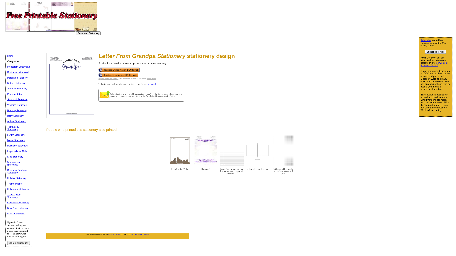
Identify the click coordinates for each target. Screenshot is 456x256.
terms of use (151, 79)
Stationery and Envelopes (14, 163)
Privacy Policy (143, 234)
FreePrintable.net (153, 96)
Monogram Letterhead (18, 66)
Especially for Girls (17, 151)
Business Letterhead (17, 72)
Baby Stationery (15, 115)
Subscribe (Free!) (435, 51)
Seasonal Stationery (17, 99)
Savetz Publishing (115, 234)
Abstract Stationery (17, 88)
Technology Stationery (13, 128)
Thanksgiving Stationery (14, 196)
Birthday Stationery (17, 110)
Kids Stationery (15, 156)
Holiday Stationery (16, 178)
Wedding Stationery (17, 105)
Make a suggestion (18, 243)
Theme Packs (14, 183)
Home (10, 56)
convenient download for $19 (434, 64)
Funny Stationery (16, 135)
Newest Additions (16, 213)
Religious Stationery (17, 145)
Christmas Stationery (18, 202)
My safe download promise (108, 79)
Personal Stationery (17, 77)
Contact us (132, 234)
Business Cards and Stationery (17, 171)
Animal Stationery (16, 121)
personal (152, 84)
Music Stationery (16, 140)
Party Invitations (15, 94)
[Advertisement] (72, 43)
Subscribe (114, 94)
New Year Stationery (17, 208)
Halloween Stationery (18, 189)
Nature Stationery (16, 83)
